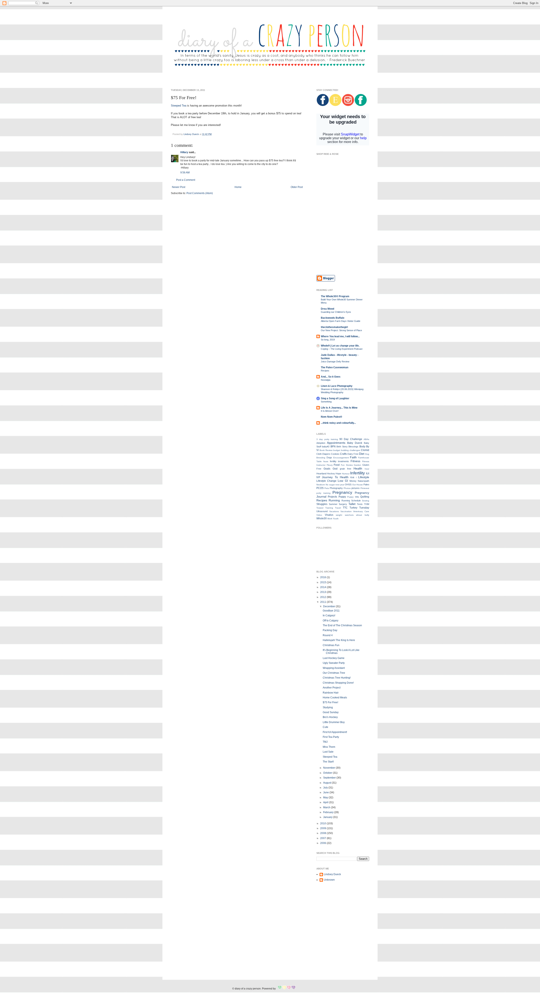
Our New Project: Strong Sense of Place (341, 330)
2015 (323, 582)
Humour (346, 473)
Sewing (365, 500)
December (329, 606)
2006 (323, 843)
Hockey (331, 473)
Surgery (343, 504)
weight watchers (345, 515)
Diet (361, 453)
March (327, 807)
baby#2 (325, 446)
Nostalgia (325, 380)
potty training (323, 493)
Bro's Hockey (330, 717)
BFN (333, 446)
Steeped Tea (178, 105)
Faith (353, 457)
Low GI (343, 480)
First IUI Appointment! (335, 732)
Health (358, 468)
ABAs (366, 439)
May (326, 797)
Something (326, 401)
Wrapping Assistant (334, 668)
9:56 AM (185, 172)
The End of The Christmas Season (342, 625)
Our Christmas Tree (334, 672)
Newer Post (178, 187)
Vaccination (346, 511)
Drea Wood (327, 308)
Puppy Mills (353, 497)
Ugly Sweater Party (334, 662)
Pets (326, 488)
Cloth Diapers (323, 454)
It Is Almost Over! (330, 411)
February (328, 812)
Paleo (366, 484)
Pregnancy (342, 492)
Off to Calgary (330, 620)
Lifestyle (363, 477)
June (326, 792)
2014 (323, 587)
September (329, 777)
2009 (323, 828)
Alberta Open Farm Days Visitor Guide (340, 321)
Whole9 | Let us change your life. (340, 345)
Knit (352, 477)
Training (329, 508)
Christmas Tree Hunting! (337, 677)
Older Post (297, 187)
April (326, 802)
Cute (325, 727)
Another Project (331, 687)
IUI (367, 473)
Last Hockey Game (333, 658)
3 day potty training (327, 439)
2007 (323, 838)
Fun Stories (347, 465)
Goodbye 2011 (331, 610)
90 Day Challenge (350, 439)
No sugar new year (335, 484)
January (328, 817)
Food (337, 464)
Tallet (351, 504)
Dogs (329, 457)
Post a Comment (185, 179)
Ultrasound (322, 511)
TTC (345, 507)
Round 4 (328, 635)
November (329, 767)
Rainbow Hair (331, 692)
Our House (357, 484)
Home (238, 187)
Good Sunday (331, 712)
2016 (323, 577)
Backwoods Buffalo (332, 317)
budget (336, 450)
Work (329, 518)
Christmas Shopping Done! (338, 682)
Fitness (355, 461)
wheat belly (362, 515)
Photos (347, 488)
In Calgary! (329, 615)
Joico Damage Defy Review (335, 361)
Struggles (321, 504)
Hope (338, 473)
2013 (323, 592)
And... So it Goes (330, 376)
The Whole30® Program (335, 296)
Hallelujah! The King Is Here (339, 640)
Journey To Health (335, 477)
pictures (355, 488)
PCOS (320, 488)
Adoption (320, 443)
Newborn (320, 484)
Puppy (342, 496)
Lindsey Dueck (332, 874)
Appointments (336, 442)
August (327, 782)
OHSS (348, 484)
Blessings (353, 446)
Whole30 (321, 518)
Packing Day (330, 630)
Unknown (329, 879)
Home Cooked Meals (335, 697)
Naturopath (363, 481)
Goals (327, 468)
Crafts (343, 453)
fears (325, 461)
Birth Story (341, 446)
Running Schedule (351, 500)
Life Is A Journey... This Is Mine (339, 407)
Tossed (319, 508)
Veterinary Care (361, 511)
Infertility (357, 473)
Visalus (329, 514)
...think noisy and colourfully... (338, 422)
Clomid (365, 450)
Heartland (321, 473)
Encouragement (341, 457)
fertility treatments (339, 461)
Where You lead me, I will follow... (340, 336)
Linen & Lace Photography (336, 386)
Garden (357, 465)
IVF (318, 477)
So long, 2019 (328, 339)
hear (367, 469)
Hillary (184, 152)
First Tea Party (331, 737)
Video (319, 515)
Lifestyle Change (326, 480)
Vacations (334, 511)
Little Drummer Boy (334, 722)
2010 (323, 823)
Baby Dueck (354, 442)
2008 (323, 833)
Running (334, 500)
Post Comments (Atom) (199, 193)
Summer (333, 504)
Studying (328, 707)
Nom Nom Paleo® (331, 416)
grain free (345, 468)
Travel (338, 508)
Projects (332, 496)
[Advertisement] (342, 241)
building (345, 450)
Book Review (326, 450)
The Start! (328, 761)
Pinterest (364, 488)
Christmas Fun (331, 645)
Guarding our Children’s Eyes (336, 312)
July (325, 787)
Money (353, 481)
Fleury (330, 465)
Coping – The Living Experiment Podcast (341, 349)
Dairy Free (352, 454)
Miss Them (329, 746)
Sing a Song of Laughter (335, 398)
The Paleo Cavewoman (334, 367)
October (328, 772)
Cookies (335, 454)
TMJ (325, 741)
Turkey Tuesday (359, 507)
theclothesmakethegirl (334, 327)
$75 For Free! (330, 702)
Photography (336, 488)
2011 (323, 602)
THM (366, 504)
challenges (355, 450)
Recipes (325, 370)
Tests (360, 504)
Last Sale (328, 751)
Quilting (364, 496)
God (335, 468)
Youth (336, 518)
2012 (323, 597)
